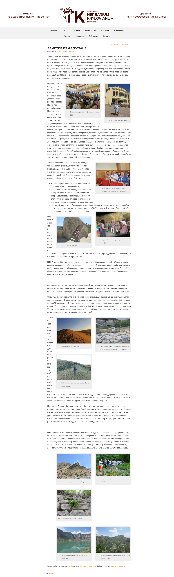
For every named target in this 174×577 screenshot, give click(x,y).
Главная (53, 30)
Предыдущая (113, 44)
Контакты (106, 36)
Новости (65, 30)
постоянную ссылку (118, 566)
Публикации (119, 30)
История (77, 30)
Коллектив (105, 30)
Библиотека (93, 36)
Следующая (126, 44)
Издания (67, 36)
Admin (71, 51)
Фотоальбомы (91, 566)
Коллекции (80, 36)
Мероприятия (90, 30)
